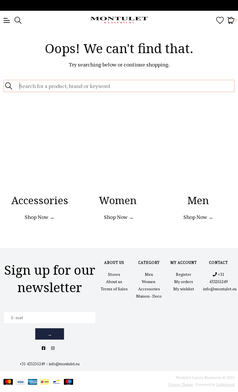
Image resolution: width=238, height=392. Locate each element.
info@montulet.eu (64, 364)
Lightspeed (225, 384)
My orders (183, 281)
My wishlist (183, 289)
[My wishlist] (220, 20)
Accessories (149, 289)
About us (114, 281)
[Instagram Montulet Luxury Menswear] (53, 348)
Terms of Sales (114, 289)
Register (183, 274)
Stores (114, 274)
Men (149, 274)
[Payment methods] (9, 381)
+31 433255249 (32, 364)
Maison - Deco (149, 296)
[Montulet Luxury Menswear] (119, 20)
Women (149, 281)
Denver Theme (180, 384)
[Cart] (231, 20)
